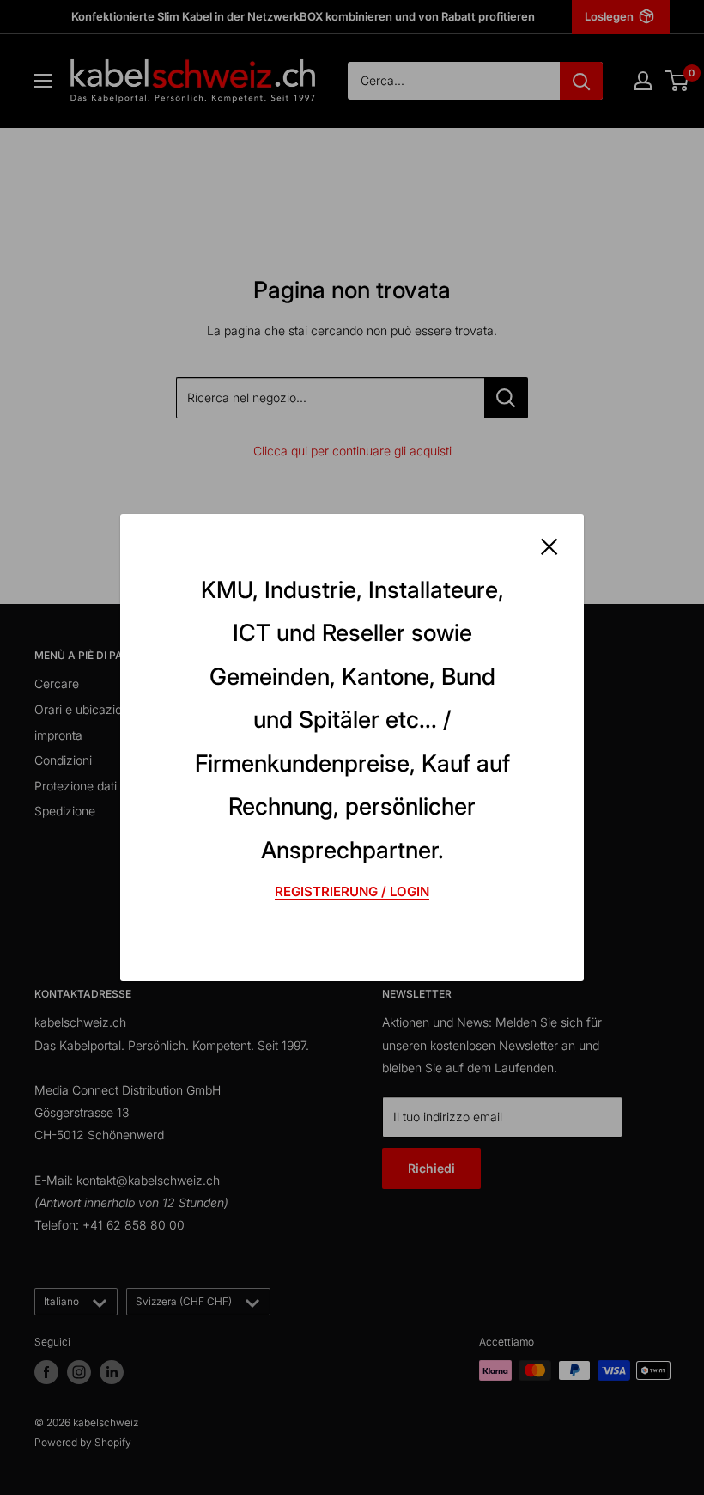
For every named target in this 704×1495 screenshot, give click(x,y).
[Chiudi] (549, 545)
